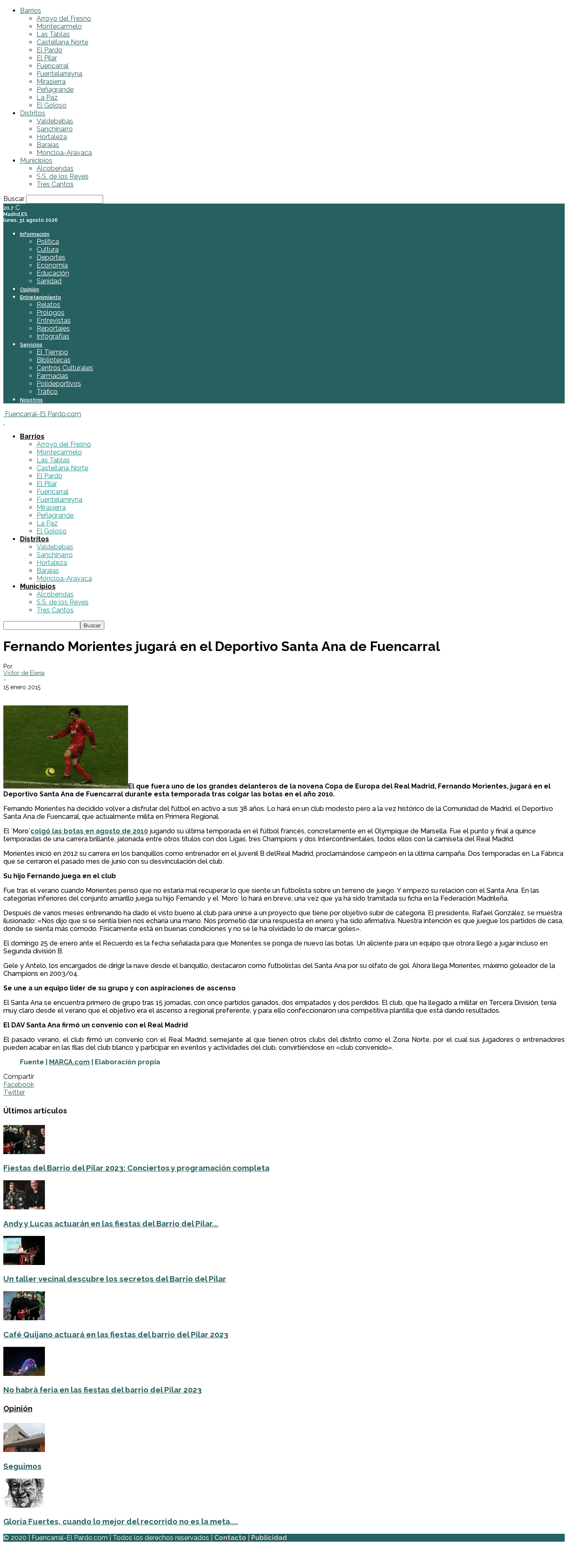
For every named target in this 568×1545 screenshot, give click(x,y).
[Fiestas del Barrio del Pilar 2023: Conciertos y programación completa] (24, 1152)
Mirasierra (51, 82)
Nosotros (31, 400)
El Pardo (49, 50)
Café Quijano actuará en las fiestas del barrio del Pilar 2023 (115, 1334)
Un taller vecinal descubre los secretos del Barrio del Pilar (114, 1278)
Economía (52, 265)
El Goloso (52, 105)
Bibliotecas (54, 360)
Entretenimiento (40, 297)
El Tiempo (52, 352)
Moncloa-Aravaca (64, 153)
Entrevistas (54, 320)
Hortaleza (52, 137)
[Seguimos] (24, 1450)
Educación (53, 273)
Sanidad (49, 281)
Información (34, 234)
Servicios (31, 345)
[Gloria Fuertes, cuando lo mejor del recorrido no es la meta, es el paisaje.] (24, 1505)
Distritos (32, 113)
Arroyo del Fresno (64, 18)
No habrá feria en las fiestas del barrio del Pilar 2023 (102, 1389)
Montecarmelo (59, 26)
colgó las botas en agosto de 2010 (89, 831)
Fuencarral (53, 66)
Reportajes (53, 328)
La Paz (47, 97)
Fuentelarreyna (59, 74)
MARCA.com (69, 1062)
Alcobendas (55, 168)
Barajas (48, 145)
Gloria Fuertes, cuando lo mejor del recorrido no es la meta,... (120, 1521)
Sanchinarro (55, 129)
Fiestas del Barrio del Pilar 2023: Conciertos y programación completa (136, 1167)
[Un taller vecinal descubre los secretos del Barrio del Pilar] (24, 1263)
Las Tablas (53, 34)
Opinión (29, 289)
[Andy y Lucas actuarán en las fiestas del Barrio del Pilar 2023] (24, 1207)
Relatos (48, 305)
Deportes (51, 257)
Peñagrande (55, 89)
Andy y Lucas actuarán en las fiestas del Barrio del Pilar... (110, 1223)
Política (48, 242)
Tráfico (47, 391)
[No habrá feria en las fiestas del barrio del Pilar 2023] (24, 1374)
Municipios (36, 161)
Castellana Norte (62, 42)
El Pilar (47, 58)
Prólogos (50, 313)
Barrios (30, 11)
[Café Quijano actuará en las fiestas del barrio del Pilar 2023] (24, 1318)
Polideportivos (59, 384)
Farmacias (52, 376)
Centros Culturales (65, 368)
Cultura (48, 249)
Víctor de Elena (23, 673)
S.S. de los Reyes (63, 176)
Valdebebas (55, 121)
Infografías (53, 336)
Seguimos (22, 1466)
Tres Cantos (55, 184)
